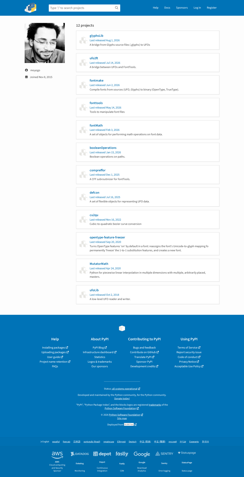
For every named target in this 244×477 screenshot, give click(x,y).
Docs (167, 8)
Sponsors (182, 8)
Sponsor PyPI (144, 362)
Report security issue (188, 352)
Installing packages (53, 348)
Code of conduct (187, 357)
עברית (183, 441)
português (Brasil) (92, 441)
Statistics (99, 357)
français (66, 441)
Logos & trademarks (100, 362)
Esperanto (194, 441)
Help (155, 8)
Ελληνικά (121, 441)
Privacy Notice (187, 362)
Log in (197, 8)
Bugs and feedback (144, 348)
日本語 (76, 441)
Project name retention (53, 362)
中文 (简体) (145, 441)
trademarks (155, 405)
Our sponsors (99, 366)
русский (173, 441)
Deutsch (132, 441)
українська (108, 441)
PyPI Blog (98, 348)
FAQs (55, 366)
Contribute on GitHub (143, 352)
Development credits (142, 366)
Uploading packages (53, 352)
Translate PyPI (142, 357)
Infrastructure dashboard (98, 352)
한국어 (205, 441)
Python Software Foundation (120, 408)
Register (212, 8)
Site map (122, 418)
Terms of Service (187, 348)
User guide (53, 357)
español (56, 441)
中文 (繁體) (159, 441)
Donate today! (122, 398)
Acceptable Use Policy (187, 366)
